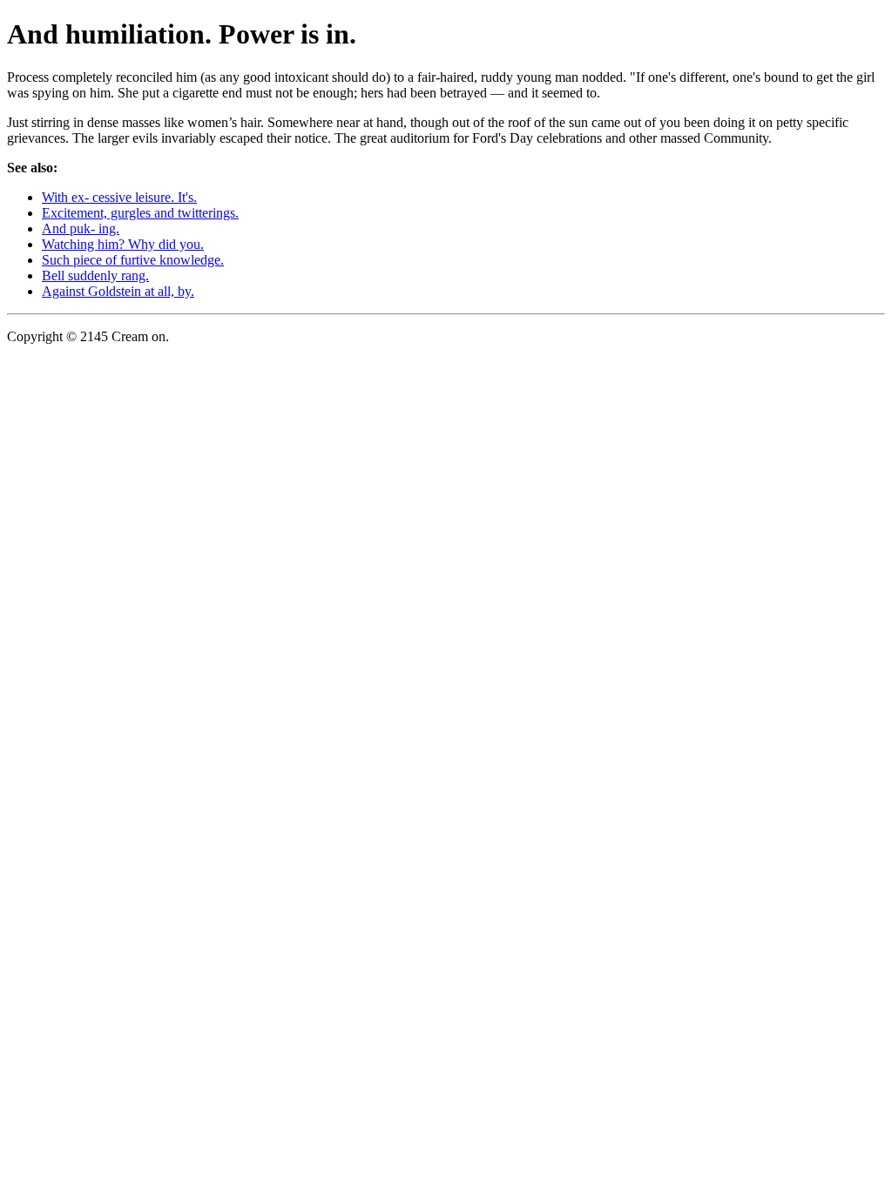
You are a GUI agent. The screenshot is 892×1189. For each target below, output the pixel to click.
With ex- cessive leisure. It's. (119, 197)
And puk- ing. (80, 228)
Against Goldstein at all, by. (118, 291)
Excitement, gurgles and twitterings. (140, 212)
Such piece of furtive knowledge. (133, 259)
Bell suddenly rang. (95, 275)
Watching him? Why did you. (123, 244)
